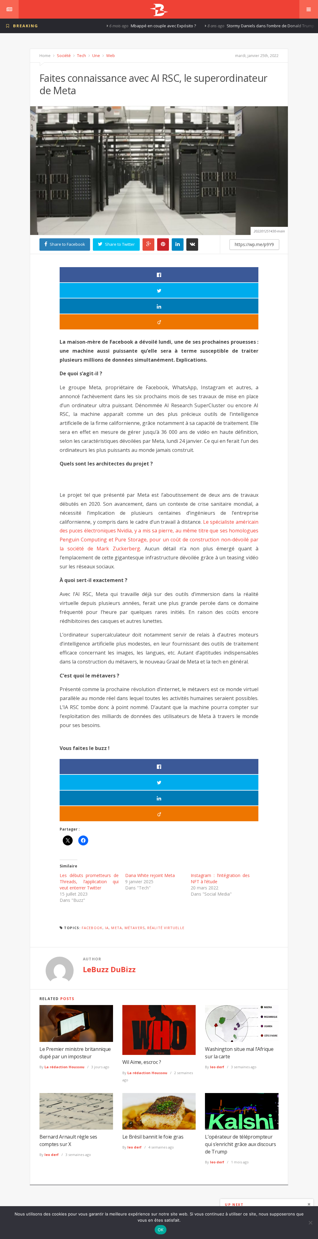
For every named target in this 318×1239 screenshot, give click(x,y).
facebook (92, 927)
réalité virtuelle (165, 927)
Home (45, 55)
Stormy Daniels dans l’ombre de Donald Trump (234, 26)
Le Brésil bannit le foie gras (153, 1136)
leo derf (217, 1067)
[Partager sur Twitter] (159, 290)
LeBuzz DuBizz (109, 969)
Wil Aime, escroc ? (141, 1062)
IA (107, 927)
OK (161, 1229)
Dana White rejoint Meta (150, 875)
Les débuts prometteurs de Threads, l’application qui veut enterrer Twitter (89, 881)
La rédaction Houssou (64, 1067)
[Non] (310, 1222)
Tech (81, 55)
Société (63, 55)
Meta (116, 927)
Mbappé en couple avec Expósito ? (126, 26)
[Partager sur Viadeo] (159, 321)
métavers (135, 927)
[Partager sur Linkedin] (159, 306)
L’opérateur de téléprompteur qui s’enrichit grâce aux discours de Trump (240, 1144)
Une (95, 55)
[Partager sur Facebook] (159, 274)
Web (110, 55)
